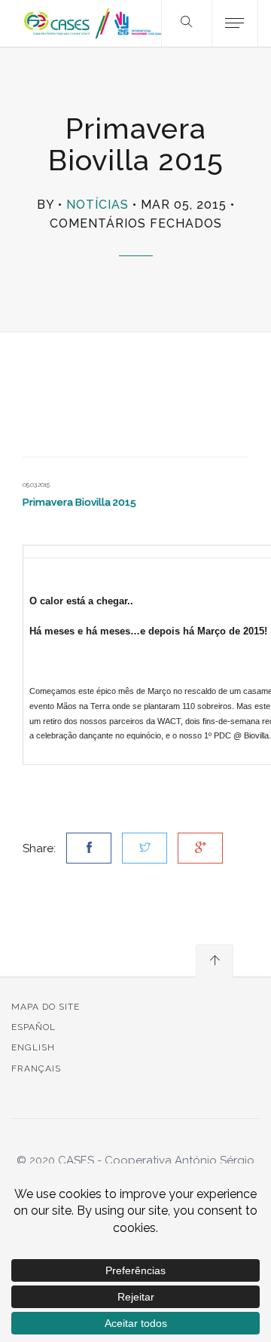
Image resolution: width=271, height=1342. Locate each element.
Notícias (97, 204)
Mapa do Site (45, 1006)
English (33, 1047)
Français (36, 1068)
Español (33, 1027)
